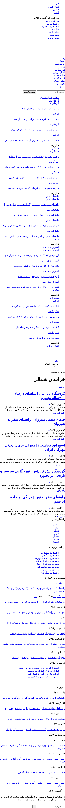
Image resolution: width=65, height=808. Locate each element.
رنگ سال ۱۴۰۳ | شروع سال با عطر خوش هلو (36, 266)
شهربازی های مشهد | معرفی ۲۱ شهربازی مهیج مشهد (38, 657)
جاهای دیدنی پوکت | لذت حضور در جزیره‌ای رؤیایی (34, 177)
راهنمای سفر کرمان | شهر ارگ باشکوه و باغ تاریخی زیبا (31, 204)
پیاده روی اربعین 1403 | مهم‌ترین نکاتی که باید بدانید (34, 156)
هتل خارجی (53, 32)
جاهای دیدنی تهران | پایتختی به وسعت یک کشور (41, 772)
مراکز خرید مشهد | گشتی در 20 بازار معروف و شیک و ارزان (35, 623)
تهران (56, 530)
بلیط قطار (54, 35)
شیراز (56, 536)
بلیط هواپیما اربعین (50, 572)
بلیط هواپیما (53, 23)
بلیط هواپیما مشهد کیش (47, 566)
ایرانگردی (54, 100)
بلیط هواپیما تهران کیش (47, 564)
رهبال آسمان (52, 20)
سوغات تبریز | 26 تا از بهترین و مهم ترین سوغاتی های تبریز (36, 612)
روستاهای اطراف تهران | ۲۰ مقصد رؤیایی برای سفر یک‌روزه (35, 601)
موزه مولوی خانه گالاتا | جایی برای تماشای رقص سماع (32, 167)
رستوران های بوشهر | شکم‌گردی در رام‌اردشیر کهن (33, 316)
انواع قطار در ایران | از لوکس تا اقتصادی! (38, 276)
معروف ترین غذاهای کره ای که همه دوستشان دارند (33, 188)
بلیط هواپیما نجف (50, 569)
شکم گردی (53, 298)
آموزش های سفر (50, 247)
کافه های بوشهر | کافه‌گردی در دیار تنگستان (37, 327)
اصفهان (55, 542)
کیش (56, 527)
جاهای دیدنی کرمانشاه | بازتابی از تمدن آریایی (36, 119)
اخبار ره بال (53, 346)
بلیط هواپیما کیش (50, 555)
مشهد (56, 524)
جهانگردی (54, 148)
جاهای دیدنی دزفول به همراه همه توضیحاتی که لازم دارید (31, 225)
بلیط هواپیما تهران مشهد (47, 561)
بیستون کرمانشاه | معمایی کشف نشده (40, 108)
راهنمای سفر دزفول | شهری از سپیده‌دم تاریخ (36, 215)
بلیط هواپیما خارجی (49, 26)
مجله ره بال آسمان (49, 97)
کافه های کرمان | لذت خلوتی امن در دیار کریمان (35, 306)
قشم (56, 539)
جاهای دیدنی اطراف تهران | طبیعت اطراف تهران (34, 129)
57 (35, 596)
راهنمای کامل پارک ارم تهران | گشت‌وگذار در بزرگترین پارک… (34, 698)
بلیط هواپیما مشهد (50, 552)
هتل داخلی (54, 29)
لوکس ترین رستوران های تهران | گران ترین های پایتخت (37, 633)
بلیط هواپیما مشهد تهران (47, 558)
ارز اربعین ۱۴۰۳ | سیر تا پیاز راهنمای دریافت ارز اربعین (32, 255)
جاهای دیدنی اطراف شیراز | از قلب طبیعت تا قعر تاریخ (32, 140)
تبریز (56, 533)
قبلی (62, 516)
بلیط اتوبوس (53, 38)
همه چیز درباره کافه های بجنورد (43, 338)
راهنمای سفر (52, 196)
